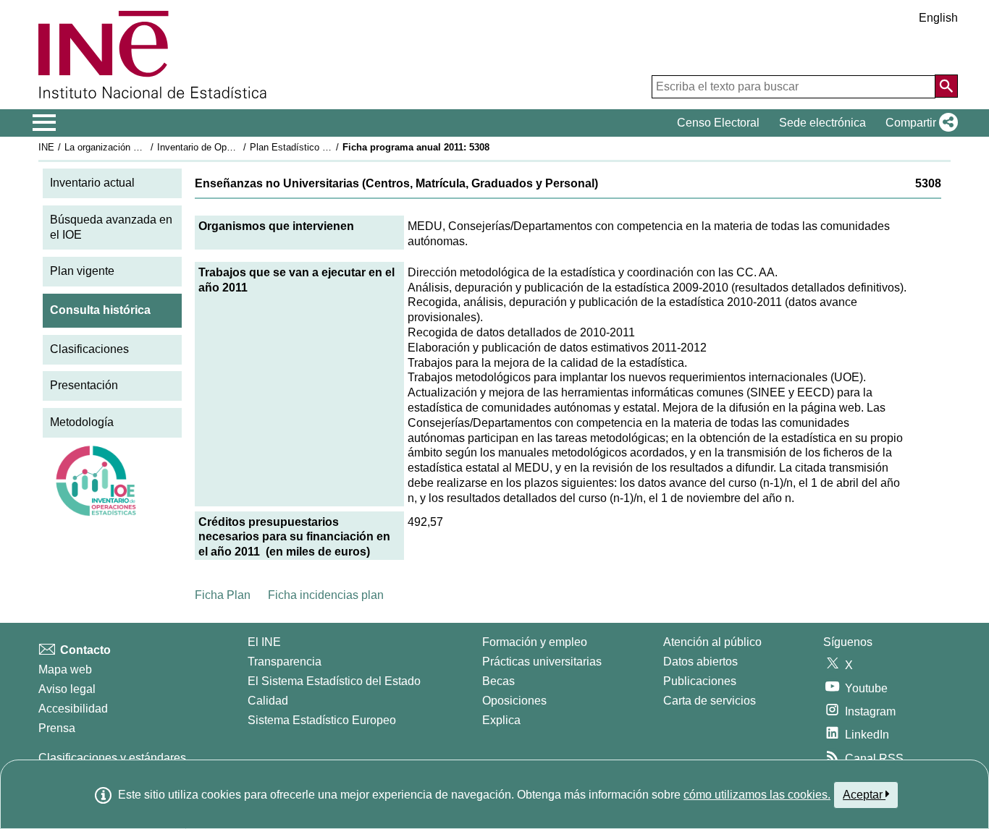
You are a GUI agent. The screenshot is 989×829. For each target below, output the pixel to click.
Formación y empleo (534, 642)
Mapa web (65, 669)
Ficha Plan (223, 595)
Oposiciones (514, 700)
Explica (501, 720)
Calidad (268, 700)
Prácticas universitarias (542, 661)
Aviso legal (67, 689)
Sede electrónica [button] (822, 122)
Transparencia (284, 661)
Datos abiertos (700, 661)
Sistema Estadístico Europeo (322, 720)
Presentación (84, 385)
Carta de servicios (709, 700)
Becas (498, 681)
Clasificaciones (89, 349)
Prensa (56, 728)
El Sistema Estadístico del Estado (334, 681)
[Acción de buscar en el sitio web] (946, 86)
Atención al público (712, 642)
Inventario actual (92, 183)
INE (46, 147)
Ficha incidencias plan (326, 595)
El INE (264, 642)
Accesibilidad (73, 708)
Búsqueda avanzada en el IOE (111, 227)
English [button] (938, 18)
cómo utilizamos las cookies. (756, 794)
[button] (919, 123)
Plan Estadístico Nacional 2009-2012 (327, 147)
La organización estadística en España (145, 147)
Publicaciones (699, 681)
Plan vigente (82, 271)
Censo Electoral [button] (718, 122)
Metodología (82, 422)
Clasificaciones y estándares (112, 758)
